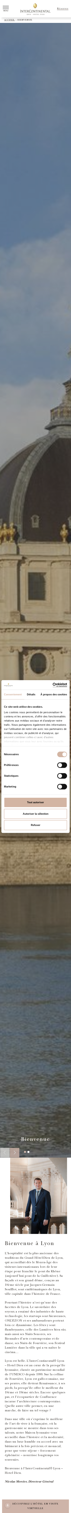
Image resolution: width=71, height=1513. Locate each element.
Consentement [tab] (13, 694)
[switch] (62, 765)
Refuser (35, 825)
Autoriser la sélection (35, 813)
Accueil (9, 20)
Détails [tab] (31, 694)
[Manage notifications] (7, 1505)
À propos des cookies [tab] (53, 694)
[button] (14, 1152)
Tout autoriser (35, 802)
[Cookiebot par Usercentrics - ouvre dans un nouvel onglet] (52, 685)
